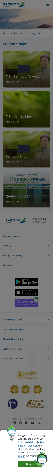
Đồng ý (30, 464)
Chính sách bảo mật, (29, 442)
